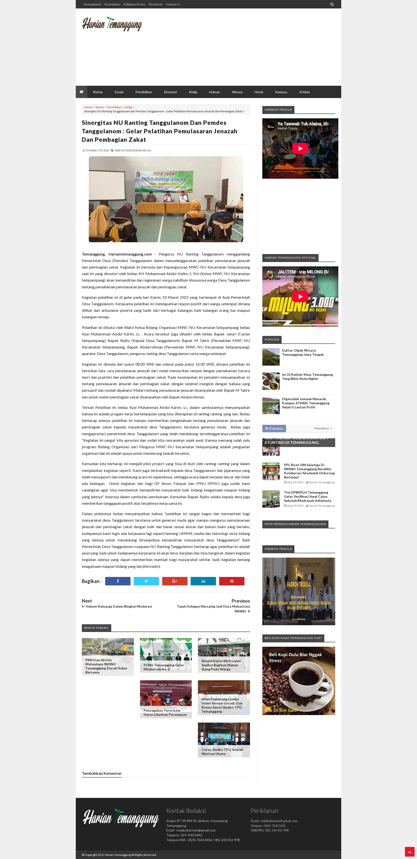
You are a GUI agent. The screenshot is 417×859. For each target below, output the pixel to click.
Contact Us (173, 4)
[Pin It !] (231, 581)
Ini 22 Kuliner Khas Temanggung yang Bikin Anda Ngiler (307, 376)
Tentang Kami (92, 4)
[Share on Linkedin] (203, 581)
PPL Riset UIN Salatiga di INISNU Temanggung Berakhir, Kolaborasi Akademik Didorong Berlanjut (309, 471)
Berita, (120, 150)
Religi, (147, 150)
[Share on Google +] (175, 581)
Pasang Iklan (112, 4)
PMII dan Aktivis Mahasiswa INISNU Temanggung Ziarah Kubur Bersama (106, 666)
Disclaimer (156, 4)
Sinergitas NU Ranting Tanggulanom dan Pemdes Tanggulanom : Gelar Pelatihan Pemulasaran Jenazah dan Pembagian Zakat (159, 131)
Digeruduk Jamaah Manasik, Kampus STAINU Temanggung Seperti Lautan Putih (305, 403)
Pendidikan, (133, 150)
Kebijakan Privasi (134, 4)
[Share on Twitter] (146, 581)
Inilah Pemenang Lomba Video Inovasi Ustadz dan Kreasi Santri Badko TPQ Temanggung (222, 705)
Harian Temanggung (118, 855)
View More (321, 428)
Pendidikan (114, 107)
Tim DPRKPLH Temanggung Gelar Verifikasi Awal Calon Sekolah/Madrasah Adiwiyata (307, 496)
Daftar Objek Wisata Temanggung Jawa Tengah (303, 352)
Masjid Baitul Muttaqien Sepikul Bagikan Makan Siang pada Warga (221, 665)
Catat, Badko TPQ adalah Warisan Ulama (222, 751)
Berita (100, 107)
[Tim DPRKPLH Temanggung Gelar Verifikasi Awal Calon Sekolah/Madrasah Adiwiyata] (271, 506)
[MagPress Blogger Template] (118, 28)
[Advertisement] (247, 47)
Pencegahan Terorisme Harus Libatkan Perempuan (165, 712)
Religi (128, 107)
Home (88, 107)
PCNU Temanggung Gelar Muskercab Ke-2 (164, 667)
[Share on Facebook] (118, 581)
